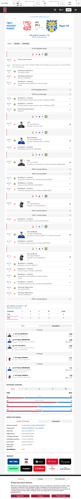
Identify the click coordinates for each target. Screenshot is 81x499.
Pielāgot (40, 496)
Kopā (13, 389)
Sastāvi (16, 44)
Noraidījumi (56, 326)
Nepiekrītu (20, 496)
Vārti (22, 326)
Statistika (25, 44)
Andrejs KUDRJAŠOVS (38, 425)
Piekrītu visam (60, 496)
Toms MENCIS (39, 428)
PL (66, 389)
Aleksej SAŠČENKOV (28, 428)
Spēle (10, 44)
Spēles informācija (22, 421)
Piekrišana (21, 479)
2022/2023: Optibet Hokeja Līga (40, 17)
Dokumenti (56, 421)
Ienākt (68, 10)
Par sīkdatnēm (60, 479)
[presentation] (14, 3)
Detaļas (40, 479)
